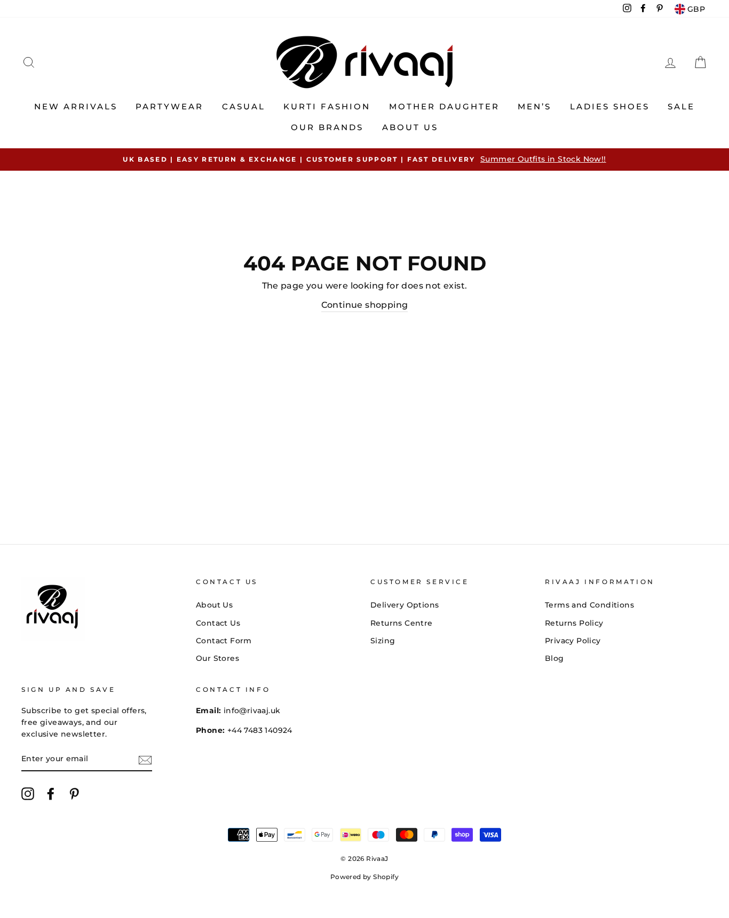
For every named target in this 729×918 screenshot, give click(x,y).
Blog (554, 658)
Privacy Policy (573, 640)
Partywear (169, 106)
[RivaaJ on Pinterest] (74, 793)
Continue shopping (364, 305)
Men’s (534, 106)
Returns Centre (401, 623)
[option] (364, 159)
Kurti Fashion (326, 106)
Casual (243, 106)
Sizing (382, 640)
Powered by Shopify (364, 877)
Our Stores (217, 658)
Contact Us (218, 623)
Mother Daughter (444, 106)
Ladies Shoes (609, 106)
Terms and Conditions (589, 605)
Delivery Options (404, 605)
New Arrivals (75, 106)
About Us (410, 127)
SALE (681, 106)
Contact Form (224, 640)
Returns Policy (574, 623)
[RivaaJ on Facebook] (50, 793)
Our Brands (327, 127)
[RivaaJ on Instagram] (27, 793)
